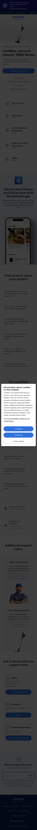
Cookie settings (18, 441)
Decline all (18, 435)
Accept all (18, 429)
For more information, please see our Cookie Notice (17, 419)
